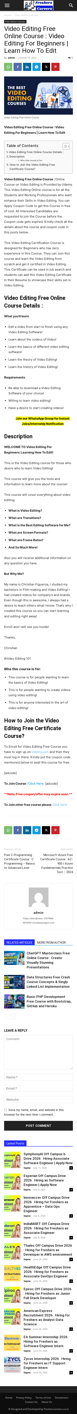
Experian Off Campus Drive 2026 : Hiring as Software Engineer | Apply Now (45, 1180)
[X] (46, 67)
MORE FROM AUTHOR (51, 942)
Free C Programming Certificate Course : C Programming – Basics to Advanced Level (19, 861)
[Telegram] (36, 67)
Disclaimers (61, 1397)
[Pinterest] (55, 67)
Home (7, 15)
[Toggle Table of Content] (64, 146)
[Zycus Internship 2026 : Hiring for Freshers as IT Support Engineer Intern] (12, 1364)
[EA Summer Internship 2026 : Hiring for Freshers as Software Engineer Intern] (12, 1343)
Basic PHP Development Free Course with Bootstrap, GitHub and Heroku (49, 1001)
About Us (46, 1402)
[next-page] (13, 1016)
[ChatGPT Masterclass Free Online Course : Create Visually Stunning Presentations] (14, 958)
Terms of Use (43, 1397)
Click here (59, 805)
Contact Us (31, 1402)
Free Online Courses (26, 15)
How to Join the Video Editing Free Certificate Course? (32, 167)
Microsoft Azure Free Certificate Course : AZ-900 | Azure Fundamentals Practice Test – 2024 (56, 863)
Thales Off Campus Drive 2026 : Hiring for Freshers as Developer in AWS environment (48, 1249)
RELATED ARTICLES (19, 942)
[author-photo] (38, 907)
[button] (7, 5)
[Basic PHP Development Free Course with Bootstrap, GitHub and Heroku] (14, 1001)
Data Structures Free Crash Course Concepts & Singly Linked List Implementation (48, 982)
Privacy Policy (24, 1397)
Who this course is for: (31, 160)
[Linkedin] (27, 67)
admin (11, 57)
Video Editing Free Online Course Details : (36, 152)
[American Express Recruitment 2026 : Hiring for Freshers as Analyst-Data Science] (12, 1316)
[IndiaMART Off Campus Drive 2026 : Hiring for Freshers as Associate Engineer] (12, 1229)
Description (16, 156)
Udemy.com (40, 752)
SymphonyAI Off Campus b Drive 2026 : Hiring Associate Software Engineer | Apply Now (48, 1158)
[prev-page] (6, 1016)
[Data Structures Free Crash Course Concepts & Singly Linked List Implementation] (14, 982)
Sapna (27, 1167)
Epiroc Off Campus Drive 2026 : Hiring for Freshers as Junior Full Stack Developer (47, 1293)
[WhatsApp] (8, 67)
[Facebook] (18, 67)
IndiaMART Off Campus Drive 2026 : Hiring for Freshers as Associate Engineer (46, 1228)
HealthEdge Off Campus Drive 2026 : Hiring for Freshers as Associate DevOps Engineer (47, 1271)
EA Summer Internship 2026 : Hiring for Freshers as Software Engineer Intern (46, 1341)
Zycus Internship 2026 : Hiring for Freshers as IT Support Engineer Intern (47, 1363)
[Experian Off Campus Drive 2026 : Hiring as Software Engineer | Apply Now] (12, 1182)
